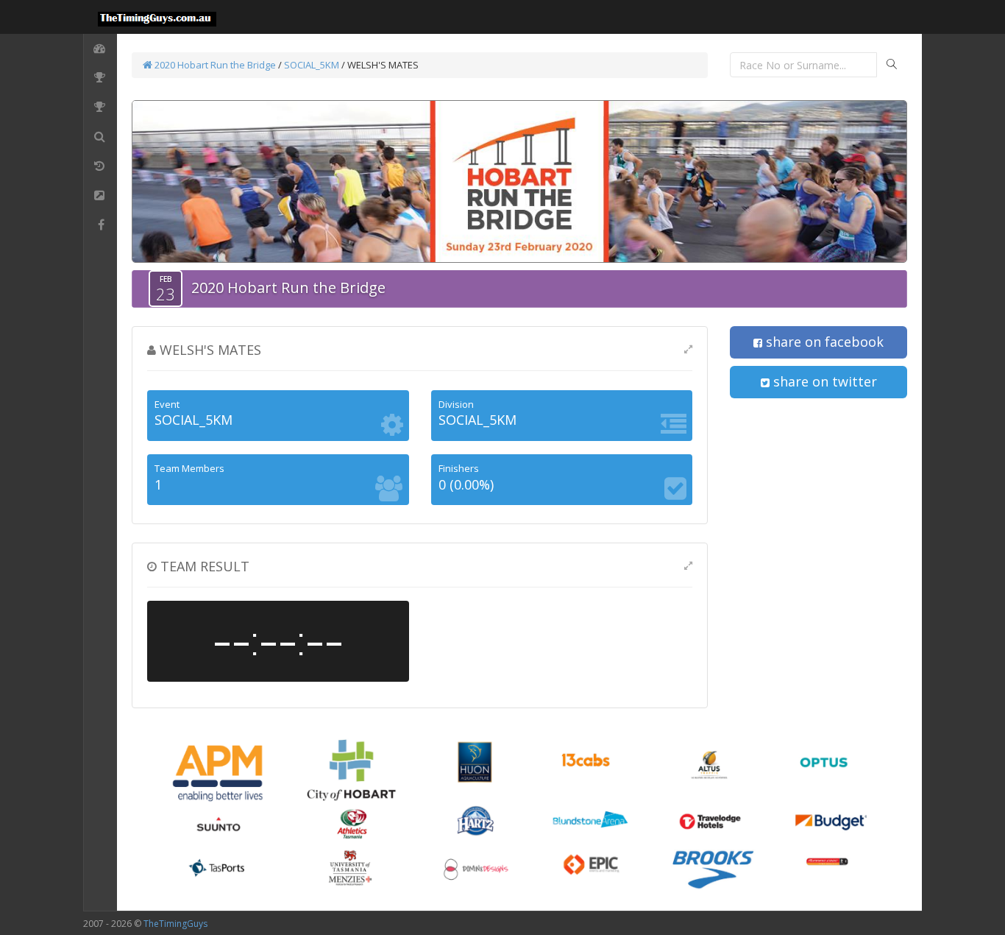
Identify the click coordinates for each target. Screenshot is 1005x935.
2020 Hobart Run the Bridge (214, 64)
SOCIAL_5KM (311, 64)
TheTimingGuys (175, 923)
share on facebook (823, 341)
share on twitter (823, 381)
